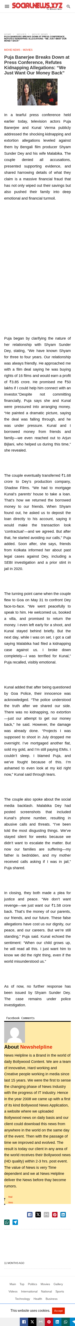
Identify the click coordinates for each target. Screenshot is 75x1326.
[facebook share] (29, 1214)
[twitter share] (38, 1214)
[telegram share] (15, 1222)
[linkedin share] (63, 1214)
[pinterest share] (55, 1214)
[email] (40, 1322)
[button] (37, 92)
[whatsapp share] (7, 1222)
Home (7, 34)
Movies (21, 34)
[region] (37, 20)
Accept (58, 1310)
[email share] (46, 1214)
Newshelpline (36, 1047)
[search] (68, 6)
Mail (10, 1197)
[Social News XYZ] (37, 6)
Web (10, 1202)
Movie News (40, 34)
